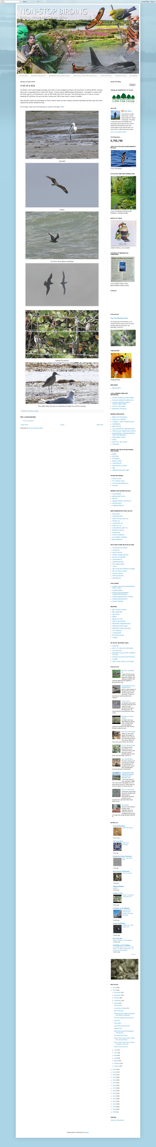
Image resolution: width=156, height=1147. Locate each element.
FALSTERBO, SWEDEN (119, 537)
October (116, 998)
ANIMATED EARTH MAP (120, 626)
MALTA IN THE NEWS (128, 732)
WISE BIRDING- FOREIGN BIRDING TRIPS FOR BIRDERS (123, 434)
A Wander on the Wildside (121, 908)
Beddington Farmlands (119, 409)
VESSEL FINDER (117, 601)
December (117, 992)
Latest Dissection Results (122, 1026)
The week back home (120, 1035)
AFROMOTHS (116, 578)
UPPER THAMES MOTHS (120, 555)
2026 (114, 987)
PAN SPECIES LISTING (119, 466)
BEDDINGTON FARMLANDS (59, 75)
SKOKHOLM (116, 532)
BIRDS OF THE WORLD (119, 417)
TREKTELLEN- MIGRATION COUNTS (124, 431)
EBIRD (114, 454)
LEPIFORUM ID (117, 559)
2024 (114, 1069)
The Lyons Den (118, 841)
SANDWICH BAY (117, 516)
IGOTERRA (115, 458)
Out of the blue (117, 938)
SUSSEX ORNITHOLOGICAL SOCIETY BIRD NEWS (121, 403)
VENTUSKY (116, 614)
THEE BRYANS (105, 75)
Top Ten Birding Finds (119, 318)
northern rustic (118, 893)
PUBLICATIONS (120, 75)
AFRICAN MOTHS (118, 576)
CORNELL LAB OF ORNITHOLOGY (123, 422)
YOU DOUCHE (117, 650)
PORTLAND (116, 514)
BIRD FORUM (116, 426)
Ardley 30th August (127, 827)
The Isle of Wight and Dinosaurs (124, 1018)
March (116, 1061)
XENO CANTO (116, 478)
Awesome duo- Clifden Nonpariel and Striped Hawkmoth (124, 1014)
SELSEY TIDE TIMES (119, 406)
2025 (114, 990)
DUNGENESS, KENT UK (120, 528)
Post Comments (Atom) (36, 428)
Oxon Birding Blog (119, 826)
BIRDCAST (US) (117, 619)
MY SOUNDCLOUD (118, 481)
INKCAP (114, 498)
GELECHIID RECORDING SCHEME (123, 569)
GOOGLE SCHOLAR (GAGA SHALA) (123, 657)
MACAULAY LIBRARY (119, 419)
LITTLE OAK (23, 75)
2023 (114, 1072)
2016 (114, 1091)
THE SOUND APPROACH (120, 483)
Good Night (125, 805)
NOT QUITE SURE (118, 635)
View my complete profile (118, 132)
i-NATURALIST (117, 463)
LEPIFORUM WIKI (117, 562)
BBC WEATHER (117, 612)
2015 (114, 1093)
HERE (62, 107)
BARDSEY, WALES (118, 530)
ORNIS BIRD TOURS (118, 437)
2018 (114, 1085)
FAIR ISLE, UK (116, 525)
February (117, 1063)
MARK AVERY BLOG (118, 496)
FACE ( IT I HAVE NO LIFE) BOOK (122, 648)
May (115, 1055)
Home (62, 425)
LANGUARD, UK (117, 523)
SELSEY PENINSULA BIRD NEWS (123, 398)
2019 (114, 1083)
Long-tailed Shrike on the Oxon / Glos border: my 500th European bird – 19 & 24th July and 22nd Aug (123, 948)
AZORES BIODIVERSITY (120, 599)
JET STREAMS (117, 630)
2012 (114, 1101)
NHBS (114, 440)
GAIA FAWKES (116, 494)
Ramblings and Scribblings (121, 945)
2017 (114, 1088)
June (116, 1053)
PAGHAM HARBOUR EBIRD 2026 (123, 400)
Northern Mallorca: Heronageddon (122, 940)
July (115, 1050)
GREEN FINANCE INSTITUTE (121, 501)
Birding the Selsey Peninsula (122, 856)
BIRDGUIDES (116, 388)
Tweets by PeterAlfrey (117, 1120)
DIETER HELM (117, 503)
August (116, 1003)
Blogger (86, 1132)
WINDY (114, 616)
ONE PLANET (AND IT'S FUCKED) (123, 661)
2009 (114, 1109)
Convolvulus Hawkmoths (121, 1008)
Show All (134, 954)
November (117, 995)
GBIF (113, 468)
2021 (114, 1077)
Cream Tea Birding (119, 923)
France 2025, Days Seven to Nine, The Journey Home (124, 1038)
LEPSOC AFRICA (117, 573)
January (117, 1066)
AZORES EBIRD (117, 590)
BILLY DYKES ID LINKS (119, 571)
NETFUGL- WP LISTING (119, 442)
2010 (114, 1107)
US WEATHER (116, 633)
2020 (114, 1080)
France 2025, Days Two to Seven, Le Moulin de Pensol (124, 1043)
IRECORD (115, 456)
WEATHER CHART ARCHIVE (121, 628)
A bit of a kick (126, 701)
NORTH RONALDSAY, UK (120, 518)
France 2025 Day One (121, 1047)
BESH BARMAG (117, 539)
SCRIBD (115, 659)
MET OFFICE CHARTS (119, 610)
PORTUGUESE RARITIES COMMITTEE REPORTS (120, 593)
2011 (114, 1104)
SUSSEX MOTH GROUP (120, 548)
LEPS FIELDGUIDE (118, 564)
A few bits (117, 1020)
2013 (114, 1098)
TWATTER (115, 646)
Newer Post (24, 425)
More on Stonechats (128, 789)
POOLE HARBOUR (118, 535)
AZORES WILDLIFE (38, 75)
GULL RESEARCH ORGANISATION (123, 429)
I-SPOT (114, 566)
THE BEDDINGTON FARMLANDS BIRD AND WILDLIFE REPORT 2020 (128, 775)
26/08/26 (115, 888)
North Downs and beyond (121, 871)
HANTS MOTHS (117, 552)
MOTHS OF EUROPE (119, 557)
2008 (114, 1112)
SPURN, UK (116, 521)
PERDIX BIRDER (118, 886)
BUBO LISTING (117, 461)
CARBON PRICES (118, 505)
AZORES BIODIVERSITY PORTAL (122, 597)
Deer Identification (127, 759)
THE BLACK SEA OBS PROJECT (85, 75)
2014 (114, 1096)
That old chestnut (127, 873)
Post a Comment (28, 421)
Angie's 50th (118, 1028)
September (117, 1000)
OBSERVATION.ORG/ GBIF (120, 470)
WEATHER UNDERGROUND (121, 623)
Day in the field (118, 1011)
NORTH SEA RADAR (118, 621)
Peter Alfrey (128, 111)
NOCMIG (115, 485)
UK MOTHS (115, 550)
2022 (114, 1075)
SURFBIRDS (116, 424)
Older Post (100, 425)
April (115, 1058)
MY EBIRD (133, 75)
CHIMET (115, 637)
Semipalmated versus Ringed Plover (128, 686)
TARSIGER (115, 444)
